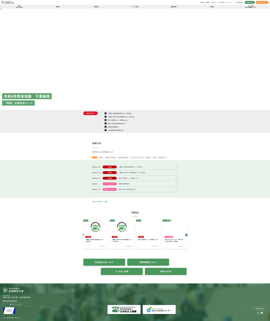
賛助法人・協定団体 (205, 2)
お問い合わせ (250, 2)
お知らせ (213, 2)
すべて (94, 157)
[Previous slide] (83, 234)
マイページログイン (262, 2)
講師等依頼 (173, 7)
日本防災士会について (104, 262)
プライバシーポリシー (17, 304)
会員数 (154, 157)
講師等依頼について (148, 262)
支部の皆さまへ (162, 157)
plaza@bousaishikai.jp (10, 301)
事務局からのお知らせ (110, 157)
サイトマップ (229, 2)
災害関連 (101, 157)
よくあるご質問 (221, 2)
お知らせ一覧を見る (97, 201)
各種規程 (148, 157)
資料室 (212, 7)
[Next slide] (186, 234)
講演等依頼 (239, 2)
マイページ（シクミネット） (137, 157)
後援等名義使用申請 (123, 157)
